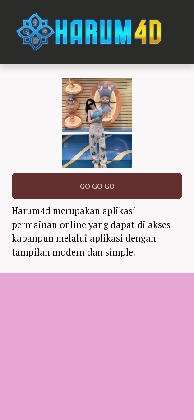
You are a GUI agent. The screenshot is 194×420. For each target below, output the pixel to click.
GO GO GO (97, 186)
